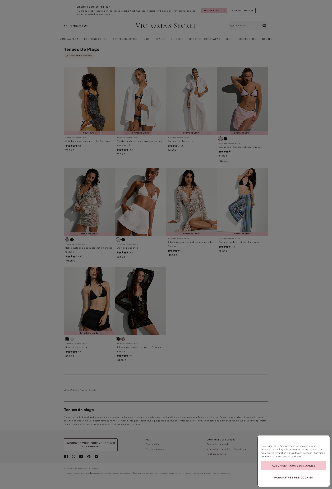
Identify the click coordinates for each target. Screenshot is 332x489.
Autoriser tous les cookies (293, 465)
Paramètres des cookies (293, 477)
